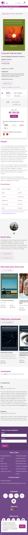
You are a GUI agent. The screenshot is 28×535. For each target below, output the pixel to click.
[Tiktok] (18, 520)
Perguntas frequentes (6, 480)
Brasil (2, 6)
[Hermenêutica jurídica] (9, 338)
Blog (2, 461)
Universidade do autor (21, 463)
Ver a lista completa (7, 270)
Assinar (5, 446)
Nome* (3, 432)
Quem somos (4, 463)
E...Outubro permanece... (7, 300)
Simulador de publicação (21, 473)
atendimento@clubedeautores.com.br (8, 213)
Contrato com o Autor (6, 471)
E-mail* (3, 438)
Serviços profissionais (21, 461)
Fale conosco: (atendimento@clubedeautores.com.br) (13, 483)
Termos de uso (4, 468)
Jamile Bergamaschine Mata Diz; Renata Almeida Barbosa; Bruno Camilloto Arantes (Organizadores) (9, 356)
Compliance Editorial (20, 458)
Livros (7, 13)
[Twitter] (3, 520)
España (10, 6)
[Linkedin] (23, 520)
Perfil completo (7, 253)
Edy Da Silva (6, 63)
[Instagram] (13, 520)
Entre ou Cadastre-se (19, 3)
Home (3, 13)
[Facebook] (8, 520)
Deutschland (16, 6)
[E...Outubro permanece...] (9, 286)
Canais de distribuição (21, 468)
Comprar (14, 116)
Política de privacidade (21, 455)
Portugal (6, 6)
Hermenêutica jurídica (7, 352)
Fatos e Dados (4, 466)
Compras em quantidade (21, 466)
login (5, 374)
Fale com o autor (8, 258)
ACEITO (22, 526)
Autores (2, 458)
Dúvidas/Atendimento (6, 455)
